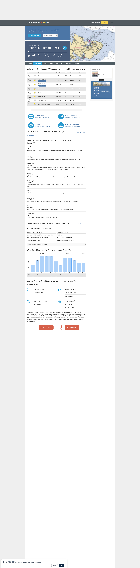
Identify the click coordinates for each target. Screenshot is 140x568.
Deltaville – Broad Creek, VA (36, 32)
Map (51, 63)
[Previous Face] (100, 80)
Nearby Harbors (34, 35)
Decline (54, 565)
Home (29, 30)
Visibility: (36, 304)
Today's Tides (45, 327)
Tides (30, 63)
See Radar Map (33, 135)
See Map (82, 224)
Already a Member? (95, 22)
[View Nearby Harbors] (65, 48)
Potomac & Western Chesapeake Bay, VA (48, 30)
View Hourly (42, 81)
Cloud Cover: (37, 301)
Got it (61, 565)
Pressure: (68, 301)
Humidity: (68, 304)
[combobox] (50, 35)
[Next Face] (103, 80)
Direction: (68, 292)
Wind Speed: (68, 289)
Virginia (34, 30)
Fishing (76, 63)
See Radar (82, 132)
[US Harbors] (37, 22)
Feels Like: (37, 292)
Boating (68, 63)
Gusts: (67, 296)
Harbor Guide (71, 327)
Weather (38, 63)
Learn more (38, 562)
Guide (45, 63)
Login (104, 22)
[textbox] (50, 35)
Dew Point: (68, 308)
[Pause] (101, 80)
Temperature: (38, 289)
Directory (59, 63)
